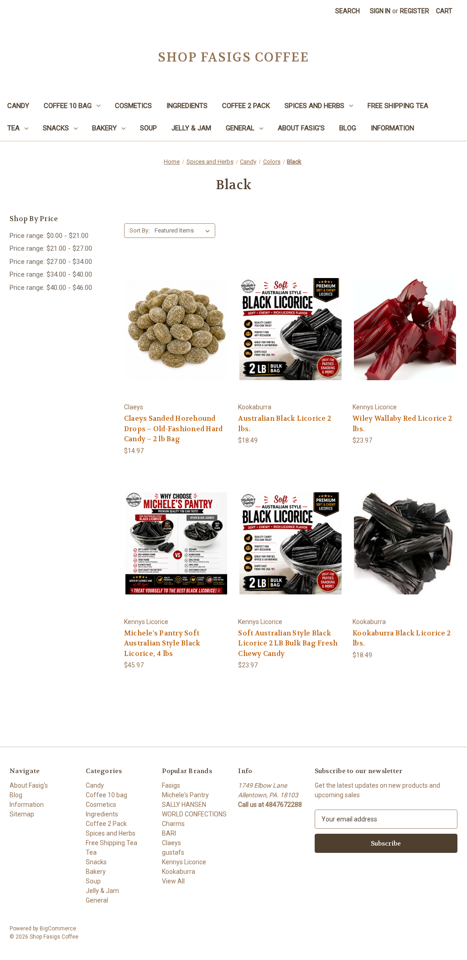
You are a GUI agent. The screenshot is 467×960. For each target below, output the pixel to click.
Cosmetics (133, 106)
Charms (173, 823)
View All (173, 881)
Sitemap (22, 814)
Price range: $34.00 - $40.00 (51, 274)
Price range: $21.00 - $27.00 (51, 248)
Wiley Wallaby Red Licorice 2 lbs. (402, 424)
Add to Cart (176, 345)
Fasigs (171, 785)
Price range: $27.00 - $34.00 (51, 262)
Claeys (171, 842)
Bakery (104, 128)
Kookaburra (178, 871)
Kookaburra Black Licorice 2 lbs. (402, 638)
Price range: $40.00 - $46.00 (51, 288)
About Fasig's (301, 128)
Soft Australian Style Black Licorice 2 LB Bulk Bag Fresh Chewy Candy (287, 643)
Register (414, 11)
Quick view (175, 312)
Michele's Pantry (185, 795)
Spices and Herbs (314, 106)
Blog (347, 128)
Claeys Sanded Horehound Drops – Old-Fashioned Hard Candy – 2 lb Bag (173, 429)
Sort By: (140, 230)
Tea (13, 128)
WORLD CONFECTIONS (194, 814)
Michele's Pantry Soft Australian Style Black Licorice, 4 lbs (162, 643)
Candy (18, 106)
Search (347, 11)
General (240, 128)
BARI (169, 833)
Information (392, 128)
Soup (148, 128)
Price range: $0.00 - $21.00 (49, 236)
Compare (173, 329)
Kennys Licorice (184, 862)
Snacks (56, 128)
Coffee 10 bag (68, 106)
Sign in (380, 11)
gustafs (173, 852)
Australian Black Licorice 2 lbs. (284, 424)
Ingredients (187, 106)
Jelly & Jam (191, 128)
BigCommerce (58, 928)
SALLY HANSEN (184, 804)
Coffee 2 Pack (246, 106)
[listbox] (184, 230)
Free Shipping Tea (398, 106)
